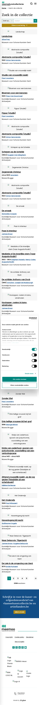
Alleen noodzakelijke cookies (19, 385)
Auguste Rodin (8, 262)
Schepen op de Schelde (13, 151)
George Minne (12, 424)
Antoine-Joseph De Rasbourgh (20, 282)
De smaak (6, 210)
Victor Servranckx (13, 60)
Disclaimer (30, 637)
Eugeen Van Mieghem (17, 155)
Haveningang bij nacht (12, 520)
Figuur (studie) (9, 113)
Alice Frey (6, 39)
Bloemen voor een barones (14, 93)
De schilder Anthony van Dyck (16, 279)
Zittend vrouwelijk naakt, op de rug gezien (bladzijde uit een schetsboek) (18, 479)
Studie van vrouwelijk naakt (15, 75)
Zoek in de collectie (15, 8)
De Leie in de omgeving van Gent (17, 563)
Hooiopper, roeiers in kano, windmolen (14, 303)
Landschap (7, 36)
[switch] (34, 355)
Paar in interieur (9, 230)
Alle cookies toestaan (19, 379)
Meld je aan (19, 612)
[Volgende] (35, 578)
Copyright (9, 637)
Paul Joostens (8, 78)
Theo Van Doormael (14, 96)
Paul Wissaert (11, 503)
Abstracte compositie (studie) (16, 57)
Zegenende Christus (11, 172)
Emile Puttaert (12, 566)
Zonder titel (7, 398)
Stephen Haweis (18, 259)
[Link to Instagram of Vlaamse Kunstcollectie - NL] (16, 647)
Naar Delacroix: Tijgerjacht (14, 540)
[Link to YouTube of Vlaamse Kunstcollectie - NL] (25, 647)
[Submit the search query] (35, 21)
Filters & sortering (18, 25)
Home (4, 8)
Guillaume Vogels (9, 523)
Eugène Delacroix (20, 543)
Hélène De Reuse (8, 485)
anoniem (14, 175)
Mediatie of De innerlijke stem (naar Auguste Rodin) (18, 255)
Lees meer (15, 342)
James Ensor (7, 234)
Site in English (19, 642)
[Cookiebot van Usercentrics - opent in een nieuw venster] (29, 318)
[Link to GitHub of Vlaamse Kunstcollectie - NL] (22, 647)
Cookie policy (19, 637)
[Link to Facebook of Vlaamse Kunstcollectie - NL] (13, 647)
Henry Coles (30, 259)
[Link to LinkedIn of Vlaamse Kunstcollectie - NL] (19, 647)
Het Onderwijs (8, 500)
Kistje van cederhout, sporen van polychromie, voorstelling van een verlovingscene (18, 451)
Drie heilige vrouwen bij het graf (17, 421)
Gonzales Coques (9, 214)
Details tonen (29, 373)
